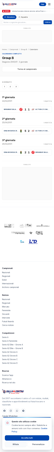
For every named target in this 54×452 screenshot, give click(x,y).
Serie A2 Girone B (9, 356)
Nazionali (6, 272)
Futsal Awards (8, 321)
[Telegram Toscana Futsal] (23, 410)
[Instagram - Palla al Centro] (10, 410)
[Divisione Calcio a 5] (20, 241)
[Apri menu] (49, 4)
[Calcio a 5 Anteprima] (9, 226)
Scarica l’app (7, 375)
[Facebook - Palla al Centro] (4, 410)
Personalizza (38, 444)
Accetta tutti (27, 438)
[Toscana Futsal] (18, 233)
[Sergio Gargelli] (43, 226)
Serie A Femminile (9, 341)
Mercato (5, 307)
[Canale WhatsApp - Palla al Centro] (17, 410)
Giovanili (5, 314)
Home (4, 49)
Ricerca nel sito (8, 382)
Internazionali (8, 283)
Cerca (48, 22)
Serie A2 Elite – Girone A (12, 344)
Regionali (6, 276)
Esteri (4, 280)
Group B (24, 49)
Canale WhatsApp (10, 416)
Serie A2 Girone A (9, 352)
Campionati (13, 49)
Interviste (6, 318)
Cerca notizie (8, 325)
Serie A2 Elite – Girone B (12, 348)
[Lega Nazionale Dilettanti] (33, 241)
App (42, 4)
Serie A (5, 337)
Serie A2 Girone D (10, 363)
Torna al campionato (27, 69)
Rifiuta (16, 444)
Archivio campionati (10, 287)
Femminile (6, 310)
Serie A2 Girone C (10, 359)
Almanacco (7, 379)
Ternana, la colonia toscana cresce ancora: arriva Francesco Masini (27, 11)
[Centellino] (25, 226)
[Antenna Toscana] (36, 233)
